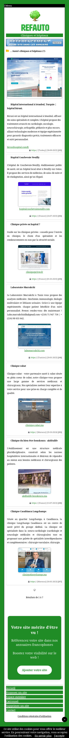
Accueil (10, 688)
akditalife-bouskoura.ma (34, 496)
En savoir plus (43, 735)
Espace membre (16, 696)
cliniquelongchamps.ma (34, 574)
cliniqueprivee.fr (34, 271)
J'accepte (59, 735)
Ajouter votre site (34, 670)
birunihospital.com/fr (18, 147)
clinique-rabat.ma (34, 425)
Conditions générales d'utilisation (34, 716)
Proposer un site (16, 692)
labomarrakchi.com (34, 350)
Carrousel (12, 701)
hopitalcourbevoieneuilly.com (34, 208)
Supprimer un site (17, 705)
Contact (10, 710)
